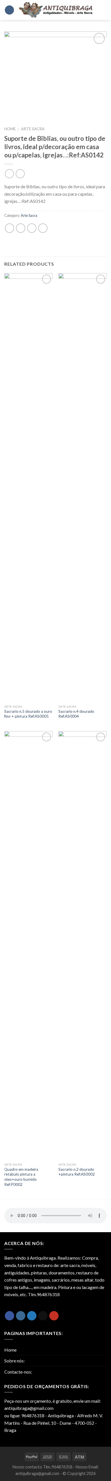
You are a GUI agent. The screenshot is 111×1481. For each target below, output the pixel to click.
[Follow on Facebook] (9, 1316)
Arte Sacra (32, 129)
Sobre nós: (14, 1360)
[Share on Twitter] (20, 228)
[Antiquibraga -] (55, 10)
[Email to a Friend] (31, 228)
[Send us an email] (43, 1316)
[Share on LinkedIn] (43, 228)
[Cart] (102, 10)
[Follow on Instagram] (20, 1316)
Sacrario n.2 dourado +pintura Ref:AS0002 (76, 1172)
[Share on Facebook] (9, 228)
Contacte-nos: (18, 1371)
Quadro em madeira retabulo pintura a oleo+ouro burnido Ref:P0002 (21, 1177)
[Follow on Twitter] (31, 1316)
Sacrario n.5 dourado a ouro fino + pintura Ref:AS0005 (28, 714)
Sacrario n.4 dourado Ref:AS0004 (76, 714)
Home (10, 129)
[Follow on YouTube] (54, 1316)
